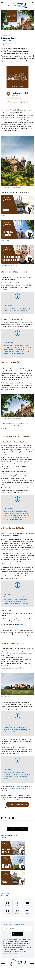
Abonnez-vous (17, 934)
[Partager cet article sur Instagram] (9, 818)
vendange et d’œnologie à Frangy (18, 788)
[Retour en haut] (32, 965)
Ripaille (20, 624)
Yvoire (2, 215)
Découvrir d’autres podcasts (17, 804)
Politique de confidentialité (10, 953)
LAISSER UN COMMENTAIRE (17, 828)
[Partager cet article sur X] (6, 818)
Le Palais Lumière (5, 240)
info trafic (21, 800)
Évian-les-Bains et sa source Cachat (9, 265)
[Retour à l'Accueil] (17, 5)
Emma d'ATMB (8, 43)
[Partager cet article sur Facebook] (2, 818)
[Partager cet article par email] (12, 818)
